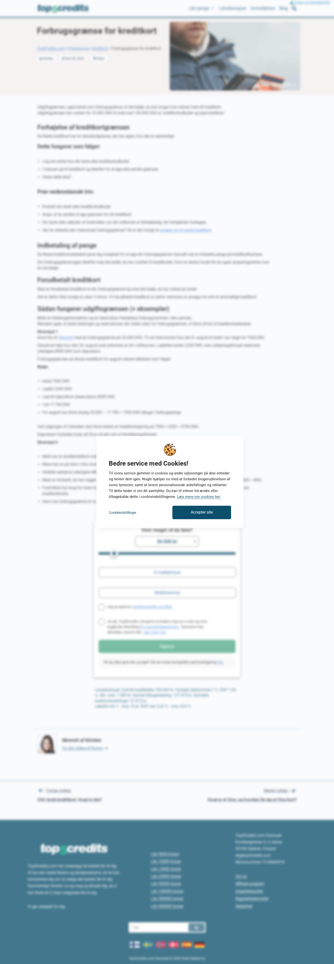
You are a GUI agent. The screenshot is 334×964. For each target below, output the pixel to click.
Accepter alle (202, 512)
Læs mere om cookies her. (199, 496)
